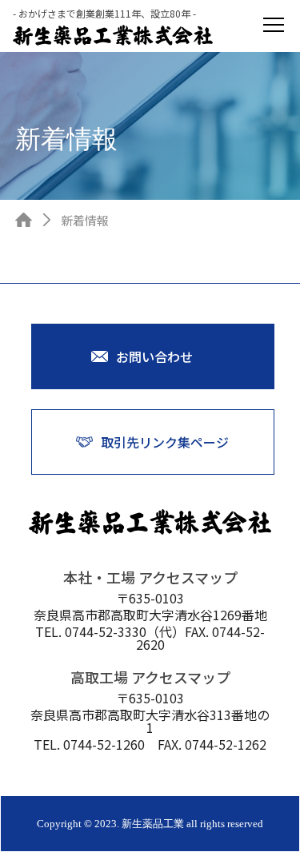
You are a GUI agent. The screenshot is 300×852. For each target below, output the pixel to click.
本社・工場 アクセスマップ (150, 577)
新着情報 (85, 220)
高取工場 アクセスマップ (150, 677)
